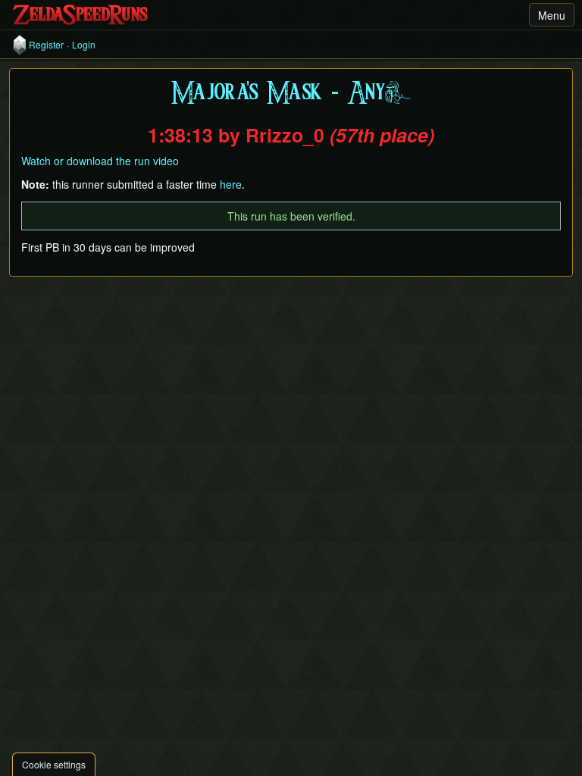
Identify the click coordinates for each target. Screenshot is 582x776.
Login (83, 45)
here (231, 184)
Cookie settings (54, 764)
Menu (551, 15)
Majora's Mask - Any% (291, 94)
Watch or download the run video (100, 160)
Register (46, 45)
